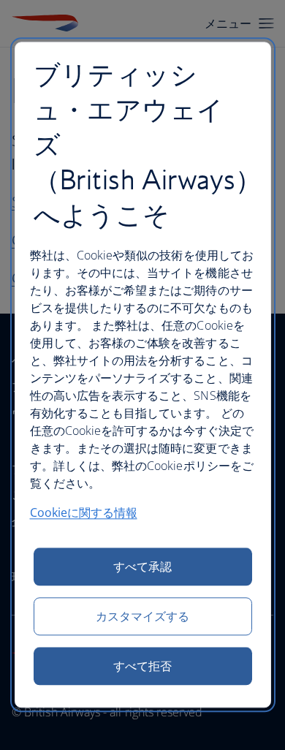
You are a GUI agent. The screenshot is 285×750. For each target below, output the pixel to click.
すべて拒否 (142, 666)
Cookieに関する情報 (83, 513)
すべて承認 (142, 567)
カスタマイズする (143, 617)
